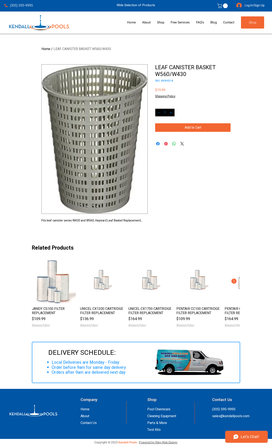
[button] (146, 22)
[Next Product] (234, 281)
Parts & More (157, 422)
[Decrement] (158, 112)
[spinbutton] (165, 112)
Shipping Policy (165, 96)
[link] (223, 5)
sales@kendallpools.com (230, 416)
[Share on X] (182, 143)
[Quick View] (54, 281)
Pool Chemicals (158, 409)
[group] (136, 293)
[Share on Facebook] (157, 143)
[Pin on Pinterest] (166, 143)
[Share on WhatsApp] (174, 143)
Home (45, 49)
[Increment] (171, 112)
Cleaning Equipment (161, 416)
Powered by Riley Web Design (158, 442)
